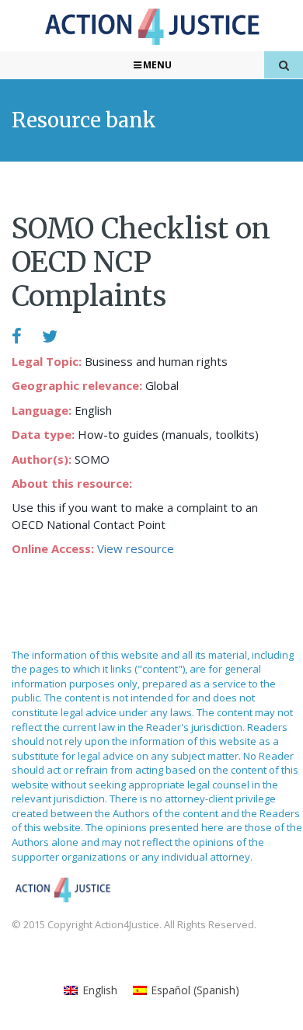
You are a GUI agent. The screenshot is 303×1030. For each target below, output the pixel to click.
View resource (135, 548)
